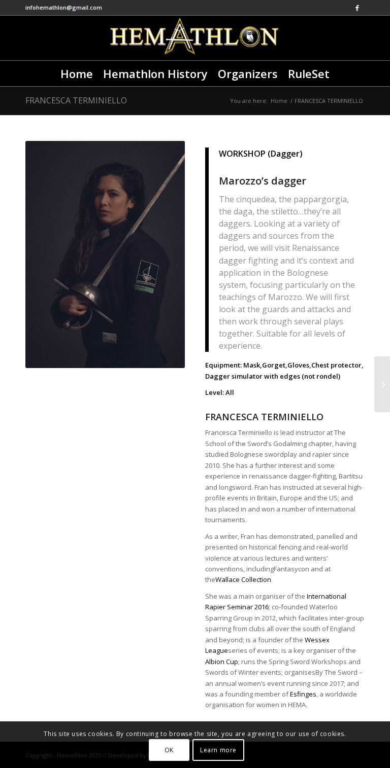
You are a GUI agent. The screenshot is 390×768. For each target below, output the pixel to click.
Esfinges (303, 694)
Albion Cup (221, 661)
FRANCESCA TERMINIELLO (76, 100)
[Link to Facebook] (357, 7)
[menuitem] (76, 73)
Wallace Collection (243, 579)
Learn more (218, 750)
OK (169, 750)
